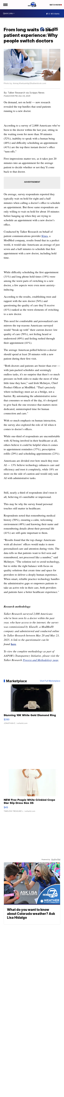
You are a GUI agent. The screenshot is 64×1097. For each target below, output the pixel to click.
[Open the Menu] (5, 5)
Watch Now (55, 5)
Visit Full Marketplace (50, 681)
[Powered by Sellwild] (55, 860)
